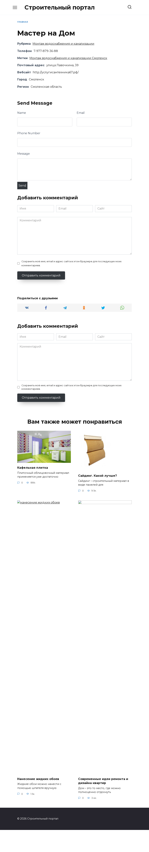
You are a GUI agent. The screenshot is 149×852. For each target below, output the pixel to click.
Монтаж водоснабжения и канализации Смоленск (68, 58)
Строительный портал (60, 7)
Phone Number (28, 133)
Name (21, 113)
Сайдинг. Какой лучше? (97, 475)
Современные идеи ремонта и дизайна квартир (103, 781)
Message (23, 153)
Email (81, 113)
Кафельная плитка (32, 467)
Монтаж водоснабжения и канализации (63, 43)
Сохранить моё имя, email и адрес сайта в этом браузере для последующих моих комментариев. (71, 263)
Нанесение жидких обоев (38, 779)
